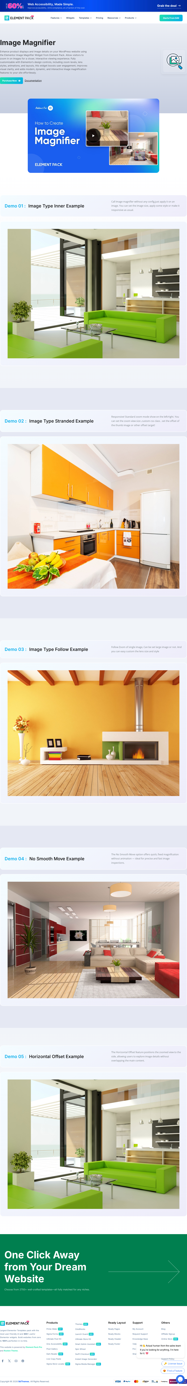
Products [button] (129, 18)
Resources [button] (113, 18)
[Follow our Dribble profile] (22, 1361)
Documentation (33, 80)
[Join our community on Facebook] (2, 1361)
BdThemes (23, 1381)
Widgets (70, 18)
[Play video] (93, 135)
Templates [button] (84, 18)
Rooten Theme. (11, 1350)
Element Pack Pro (34, 1347)
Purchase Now (9, 80)
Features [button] (55, 18)
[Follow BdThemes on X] (9, 1361)
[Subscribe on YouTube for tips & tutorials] (16, 1361)
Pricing (99, 18)
